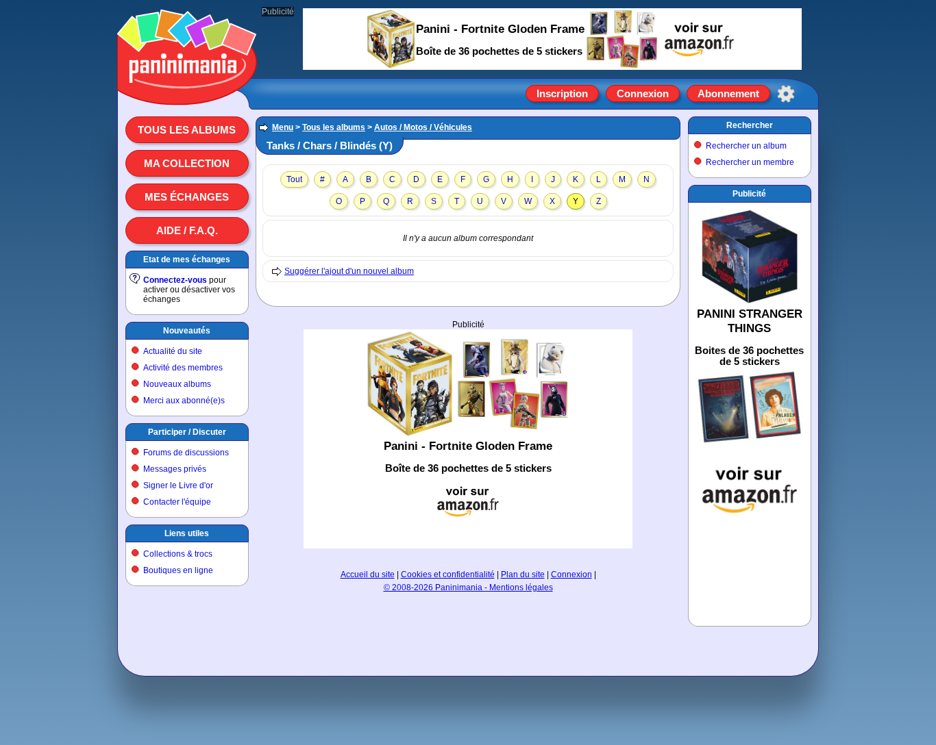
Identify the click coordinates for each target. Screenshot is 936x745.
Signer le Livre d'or (178, 485)
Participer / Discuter (187, 432)
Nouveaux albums (177, 384)
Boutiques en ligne (178, 570)
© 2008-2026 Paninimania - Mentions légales (468, 587)
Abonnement (728, 93)
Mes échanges (187, 197)
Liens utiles (186, 533)
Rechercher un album (746, 146)
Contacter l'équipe (177, 502)
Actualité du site (172, 351)
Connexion (643, 93)
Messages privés (174, 469)
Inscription (562, 93)
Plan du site (523, 574)
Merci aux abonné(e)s (184, 400)
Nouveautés (186, 331)
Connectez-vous (175, 280)
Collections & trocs (177, 554)
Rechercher (749, 125)
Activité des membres (183, 367)
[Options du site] (786, 94)
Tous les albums (187, 130)
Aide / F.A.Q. (187, 230)
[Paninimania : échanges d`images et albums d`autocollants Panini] (187, 88)
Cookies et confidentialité (448, 574)
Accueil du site (368, 574)
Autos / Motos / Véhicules (423, 127)
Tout (294, 179)
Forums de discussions (186, 452)
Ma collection (187, 163)
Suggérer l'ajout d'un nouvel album (349, 271)
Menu (282, 127)
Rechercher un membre (750, 162)
